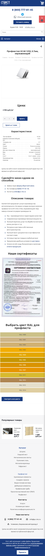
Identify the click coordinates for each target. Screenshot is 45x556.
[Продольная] (22, 287)
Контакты (22, 500)
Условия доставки (22, 506)
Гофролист (23, 466)
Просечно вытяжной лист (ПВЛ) (22, 492)
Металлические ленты (22, 457)
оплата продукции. (14, 246)
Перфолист (22, 495)
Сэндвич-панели (22, 480)
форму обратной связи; (25, 186)
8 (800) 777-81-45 (22, 9)
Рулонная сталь (22, 460)
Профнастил (22, 474)
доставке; (36, 241)
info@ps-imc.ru (30, 27)
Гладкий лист (22, 454)
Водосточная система (22, 483)
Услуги (22, 503)
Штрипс (22, 451)
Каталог (22, 448)
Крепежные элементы (22, 477)
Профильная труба (22, 489)
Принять (22, 552)
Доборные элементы (22, 486)
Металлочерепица (22, 463)
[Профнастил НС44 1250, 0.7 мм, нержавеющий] (22, 80)
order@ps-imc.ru (20, 192)
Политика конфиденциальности (22, 509)
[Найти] (42, 32)
